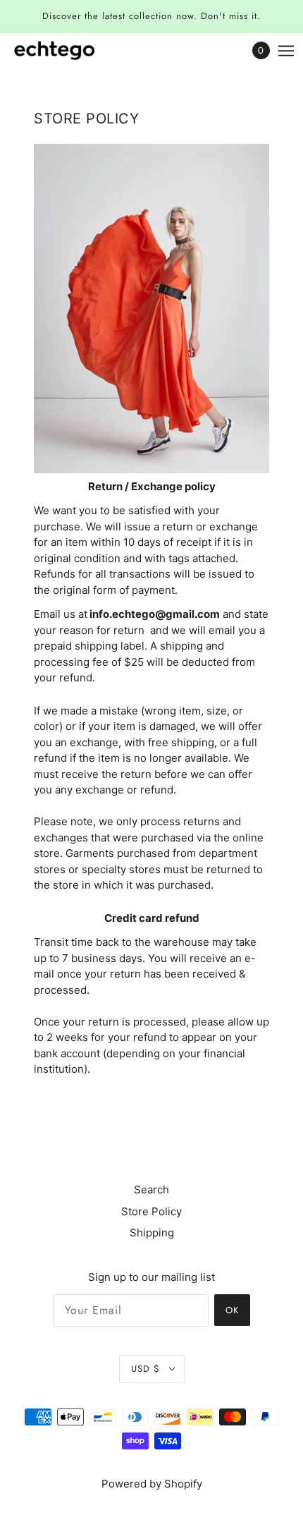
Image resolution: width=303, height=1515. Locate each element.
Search (151, 1189)
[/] (68, 50)
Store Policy (151, 1211)
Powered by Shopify (151, 1483)
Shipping (152, 1232)
